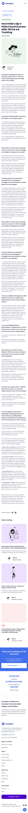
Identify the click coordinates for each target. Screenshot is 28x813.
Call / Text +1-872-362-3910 (9, 737)
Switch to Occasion (6, 744)
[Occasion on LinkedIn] (26, 805)
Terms (3, 763)
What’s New (4, 776)
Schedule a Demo (14, 797)
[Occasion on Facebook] (23, 805)
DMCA (3, 766)
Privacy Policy (5, 754)
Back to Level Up (9, 11)
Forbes (18, 444)
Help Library (4, 779)
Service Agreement (7, 760)
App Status (4, 747)
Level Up (3, 788)
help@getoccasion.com (8, 734)
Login (2, 791)
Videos (3, 773)
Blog (2, 781)
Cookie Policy (5, 757)
